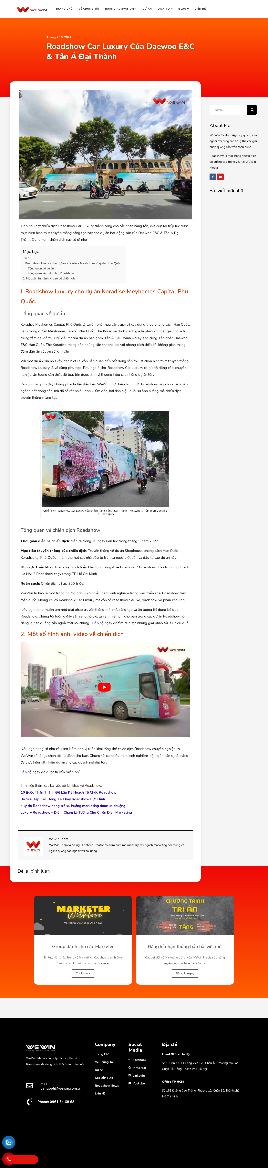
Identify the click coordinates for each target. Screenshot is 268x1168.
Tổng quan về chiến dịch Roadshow (51, 273)
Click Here (83, 973)
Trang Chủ (64, 9)
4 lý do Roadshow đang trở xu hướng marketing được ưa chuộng (73, 805)
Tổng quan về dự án (41, 268)
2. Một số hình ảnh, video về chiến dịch (50, 278)
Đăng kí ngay (185, 973)
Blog (182, 9)
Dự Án (147, 9)
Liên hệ (200, 9)
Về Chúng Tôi (89, 9)
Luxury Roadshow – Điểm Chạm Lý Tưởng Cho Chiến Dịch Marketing (76, 812)
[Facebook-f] (213, 177)
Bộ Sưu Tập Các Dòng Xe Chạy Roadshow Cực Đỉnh (63, 799)
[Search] (252, 110)
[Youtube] (220, 177)
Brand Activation (119, 9)
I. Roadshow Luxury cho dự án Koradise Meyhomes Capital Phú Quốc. (72, 263)
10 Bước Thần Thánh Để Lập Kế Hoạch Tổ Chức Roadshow (68, 792)
